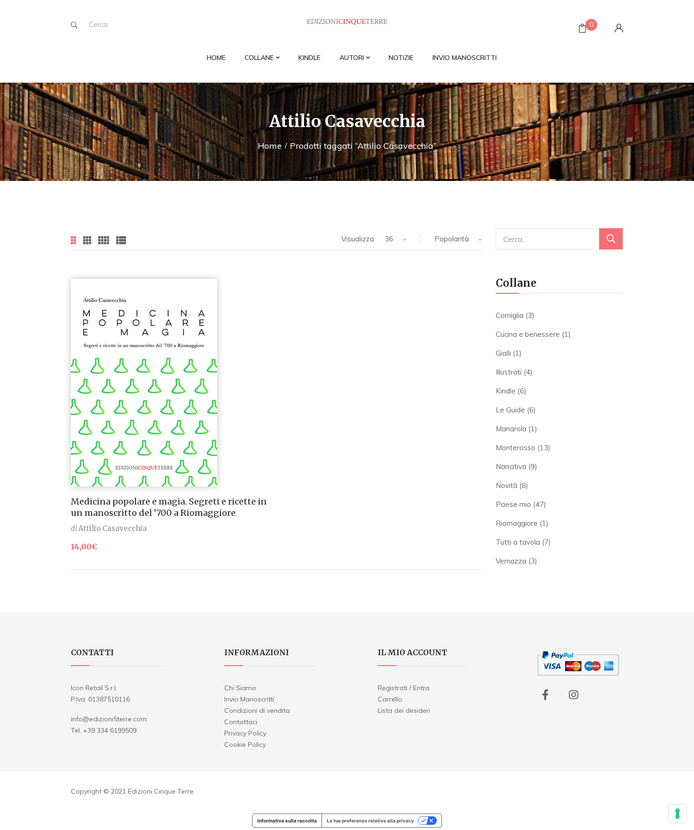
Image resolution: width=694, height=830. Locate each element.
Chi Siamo (240, 688)
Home (270, 145)
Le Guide (510, 409)
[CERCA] (611, 238)
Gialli (503, 353)
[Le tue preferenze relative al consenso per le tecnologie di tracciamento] (677, 813)
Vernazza (511, 560)
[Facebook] (545, 695)
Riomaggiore (517, 523)
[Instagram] (573, 695)
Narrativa (511, 466)
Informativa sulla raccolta (287, 820)
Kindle (506, 390)
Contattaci (240, 722)
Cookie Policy (245, 744)
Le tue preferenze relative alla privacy (370, 820)
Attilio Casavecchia (112, 528)
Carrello (390, 699)
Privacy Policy (245, 733)
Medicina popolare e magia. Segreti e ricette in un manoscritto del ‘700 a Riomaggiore (169, 507)
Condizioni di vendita (257, 710)
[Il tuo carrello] (582, 29)
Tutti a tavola (518, 542)
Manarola (511, 428)
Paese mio (513, 504)
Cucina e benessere (528, 334)
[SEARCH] (74, 25)
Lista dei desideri (404, 710)
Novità (506, 485)
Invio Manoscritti (249, 699)
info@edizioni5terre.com (109, 719)
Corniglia (510, 315)
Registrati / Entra (404, 688)
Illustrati (509, 372)
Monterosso (515, 447)
